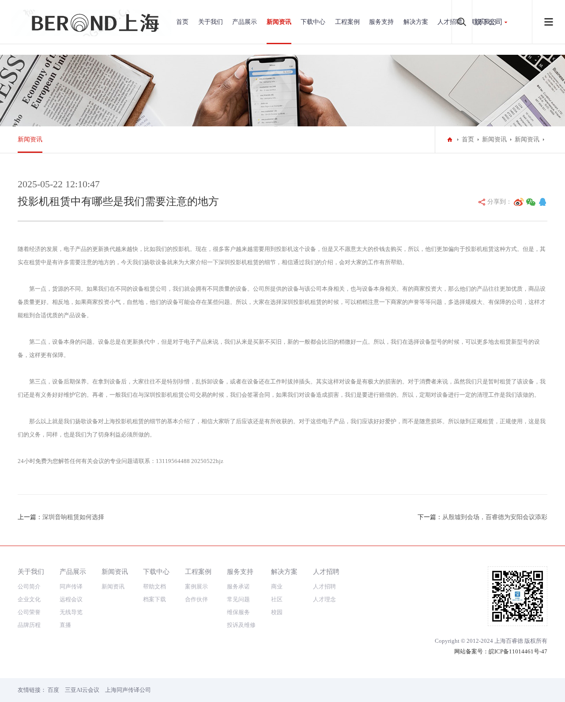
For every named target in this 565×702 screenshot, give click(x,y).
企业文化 (29, 599)
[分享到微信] (531, 202)
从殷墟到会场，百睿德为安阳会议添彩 (494, 517)
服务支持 (381, 22)
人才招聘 (449, 22)
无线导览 (71, 612)
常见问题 (238, 599)
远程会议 (71, 599)
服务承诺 (238, 586)
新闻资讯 (279, 22)
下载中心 (313, 22)
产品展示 (244, 22)
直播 (65, 625)
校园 (276, 612)
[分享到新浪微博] (519, 202)
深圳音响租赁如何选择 (73, 517)
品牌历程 (29, 625)
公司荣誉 (29, 612)
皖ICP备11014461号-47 (518, 651)
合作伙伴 (196, 599)
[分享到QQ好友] (542, 202)
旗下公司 (489, 22)
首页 (182, 22)
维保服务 (238, 612)
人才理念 (324, 599)
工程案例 (347, 22)
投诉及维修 (241, 625)
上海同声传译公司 (128, 690)
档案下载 (154, 599)
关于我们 (210, 22)
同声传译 (71, 586)
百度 (53, 690)
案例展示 (196, 586)
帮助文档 (154, 586)
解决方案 (415, 22)
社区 (276, 599)
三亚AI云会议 (82, 690)
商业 (276, 586)
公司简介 (29, 586)
